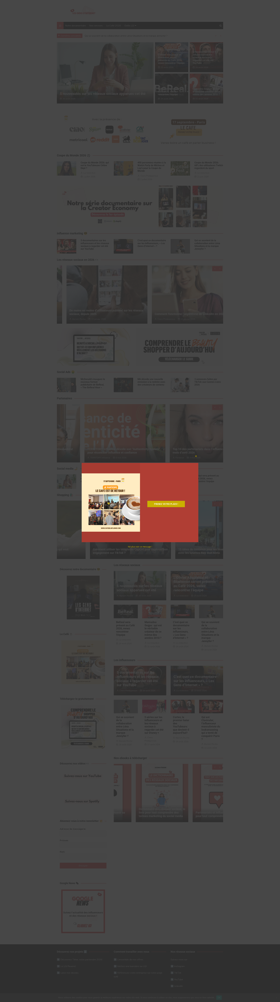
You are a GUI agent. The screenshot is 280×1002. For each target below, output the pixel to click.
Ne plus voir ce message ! (140, 546)
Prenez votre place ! (166, 504)
